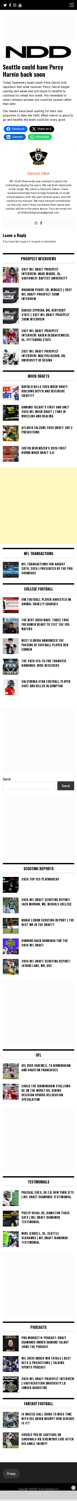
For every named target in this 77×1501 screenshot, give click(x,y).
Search (7, 779)
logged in (25, 241)
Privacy (11, 1473)
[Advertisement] (38, 505)
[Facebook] (41, 223)
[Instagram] (36, 223)
